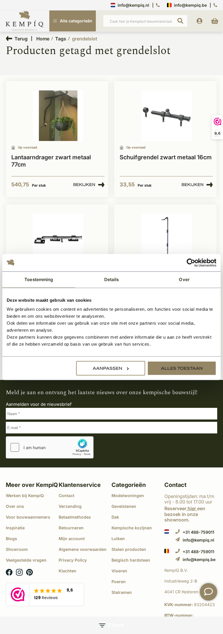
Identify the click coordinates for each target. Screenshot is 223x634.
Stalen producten (129, 549)
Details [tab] (111, 279)
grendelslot (84, 39)
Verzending (70, 506)
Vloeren (119, 570)
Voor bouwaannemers (28, 517)
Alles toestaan (182, 368)
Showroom (17, 549)
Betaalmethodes (75, 517)
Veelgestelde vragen (26, 560)
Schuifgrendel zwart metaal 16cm (166, 157)
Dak (115, 517)
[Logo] (25, 21)
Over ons (15, 506)
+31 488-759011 (198, 532)
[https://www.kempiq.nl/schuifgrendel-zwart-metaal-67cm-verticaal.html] (166, 239)
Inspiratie (15, 527)
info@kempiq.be (190, 5)
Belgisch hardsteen (131, 560)
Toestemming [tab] (38, 279)
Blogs (11, 538)
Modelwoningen (128, 495)
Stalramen (122, 592)
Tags (60, 39)
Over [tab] (184, 279)
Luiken (118, 538)
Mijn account (72, 538)
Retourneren (71, 527)
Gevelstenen (124, 506)
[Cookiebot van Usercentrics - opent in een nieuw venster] (191, 262)
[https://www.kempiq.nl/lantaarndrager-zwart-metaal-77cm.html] (58, 115)
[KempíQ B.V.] (190, 570)
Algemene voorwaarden (83, 549)
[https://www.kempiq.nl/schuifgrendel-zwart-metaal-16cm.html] (166, 115)
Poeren (119, 581)
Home (42, 39)
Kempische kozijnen (132, 527)
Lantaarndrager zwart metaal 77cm (51, 161)
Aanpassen (107, 368)
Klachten (67, 570)
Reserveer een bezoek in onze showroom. (184, 514)
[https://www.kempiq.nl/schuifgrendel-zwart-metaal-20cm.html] (58, 239)
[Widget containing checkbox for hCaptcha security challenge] (49, 447)
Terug (21, 38)
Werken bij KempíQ (25, 495)
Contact (66, 495)
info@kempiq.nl (133, 5)
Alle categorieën (76, 20)
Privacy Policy (73, 560)
